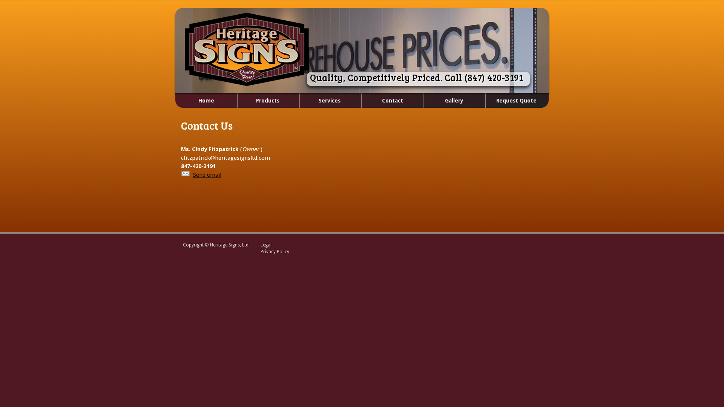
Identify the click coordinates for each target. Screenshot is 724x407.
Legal (266, 245)
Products (258, 101)
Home (206, 101)
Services (320, 101)
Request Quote (516, 101)
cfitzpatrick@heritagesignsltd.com (225, 158)
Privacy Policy (275, 251)
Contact (392, 101)
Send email (207, 174)
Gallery (454, 101)
